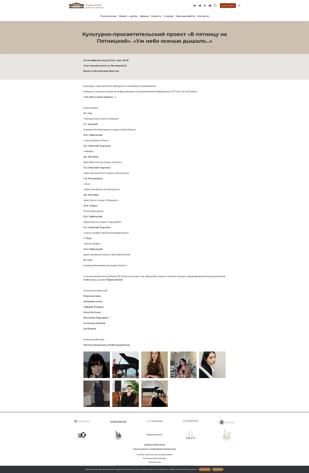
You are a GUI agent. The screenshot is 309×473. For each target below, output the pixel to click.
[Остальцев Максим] (125, 393)
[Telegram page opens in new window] (199, 5)
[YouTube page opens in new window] (210, 5)
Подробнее (217, 469)
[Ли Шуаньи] (154, 393)
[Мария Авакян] (96, 364)
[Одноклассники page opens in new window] (205, 5)
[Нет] (306, 469)
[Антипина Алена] (154, 364)
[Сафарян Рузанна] (183, 364)
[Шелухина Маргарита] (96, 393)
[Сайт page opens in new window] (215, 5)
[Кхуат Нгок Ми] (212, 364)
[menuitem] (108, 16)
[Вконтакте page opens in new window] (194, 5)
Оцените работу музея (154, 445)
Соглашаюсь (205, 469)
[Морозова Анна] (125, 364)
